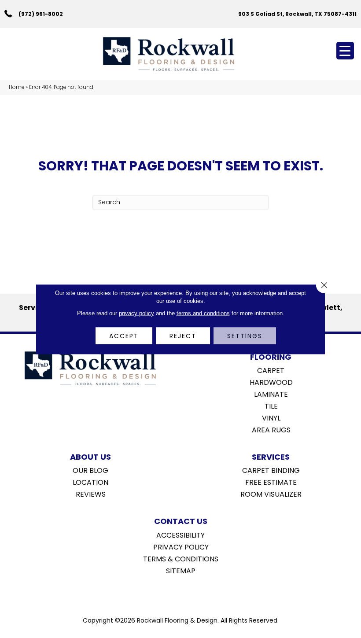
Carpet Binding (271, 469)
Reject (182, 335)
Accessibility (180, 534)
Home (16, 87)
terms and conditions (203, 313)
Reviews (91, 493)
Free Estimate (271, 481)
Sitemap (180, 570)
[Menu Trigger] (345, 50)
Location (90, 481)
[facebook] (171, 593)
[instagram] (186, 593)
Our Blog (90, 469)
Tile (271, 405)
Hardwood (271, 381)
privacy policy (136, 313)
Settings (244, 335)
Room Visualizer (271, 493)
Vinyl (271, 417)
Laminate (271, 393)
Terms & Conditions (180, 558)
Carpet (270, 369)
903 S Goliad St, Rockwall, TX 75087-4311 (297, 14)
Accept (124, 335)
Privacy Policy (181, 546)
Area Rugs (271, 429)
